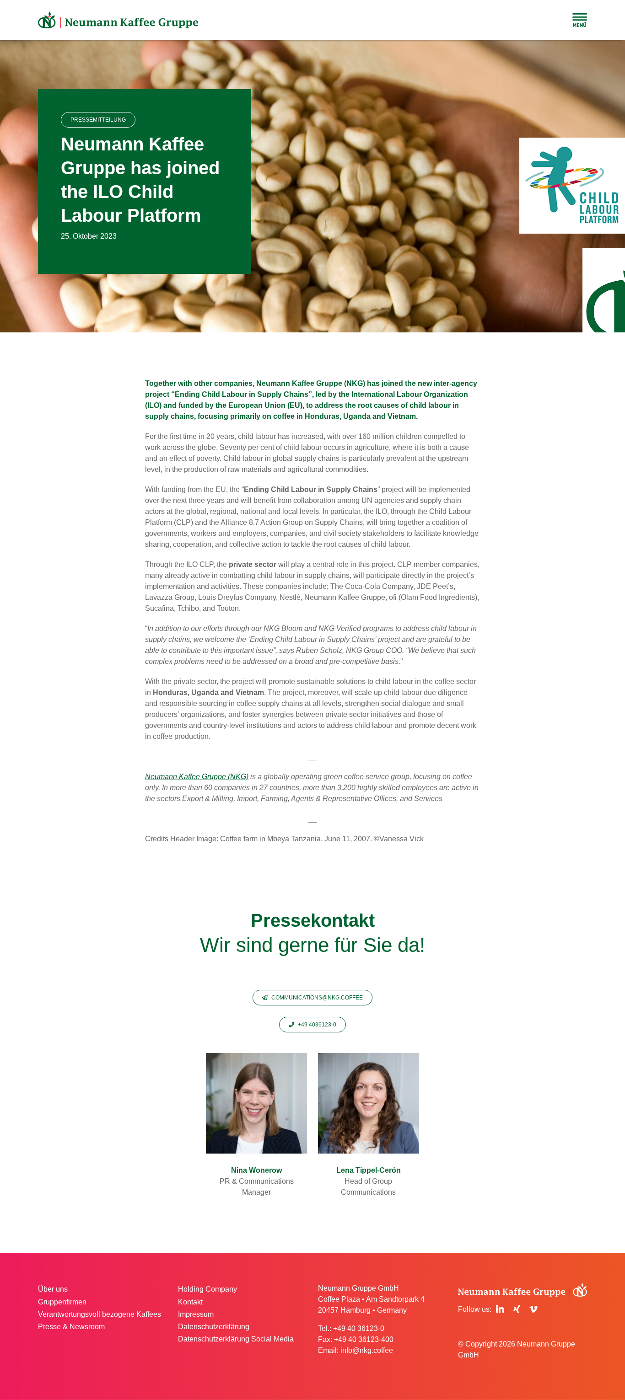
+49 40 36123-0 (358, 1328)
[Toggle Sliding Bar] (579, 20)
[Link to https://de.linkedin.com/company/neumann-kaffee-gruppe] (500, 1309)
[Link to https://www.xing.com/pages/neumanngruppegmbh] (516, 1309)
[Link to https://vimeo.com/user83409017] (533, 1309)
